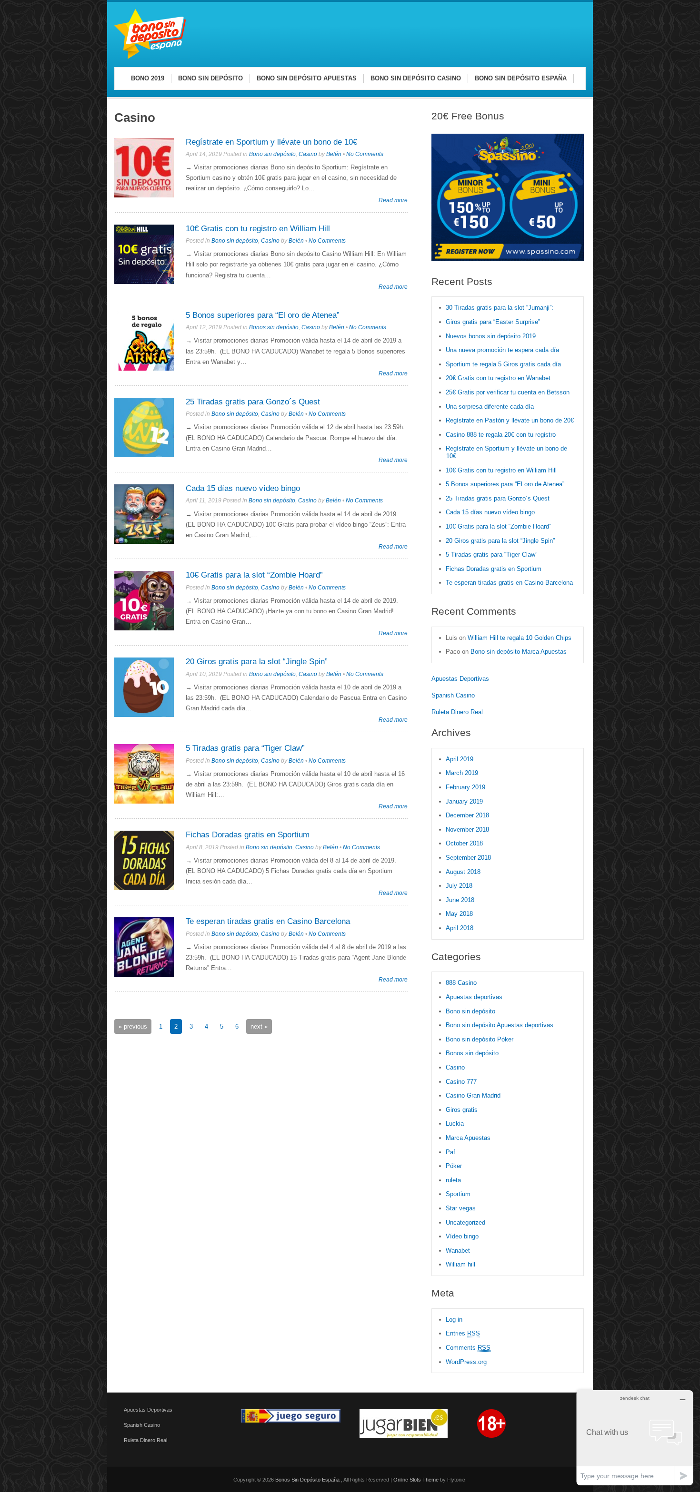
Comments (468, 1347)
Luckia (455, 1123)
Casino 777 (461, 1081)
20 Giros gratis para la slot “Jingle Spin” (257, 661)
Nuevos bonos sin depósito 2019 (491, 336)
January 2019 (464, 801)
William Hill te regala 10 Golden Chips (519, 637)
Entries (463, 1333)
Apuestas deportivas (474, 997)
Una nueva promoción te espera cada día (502, 349)
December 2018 (467, 815)
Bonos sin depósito (274, 327)
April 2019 (459, 759)
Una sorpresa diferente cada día (490, 406)
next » (259, 1026)
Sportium (458, 1194)
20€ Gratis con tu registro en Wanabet (498, 378)
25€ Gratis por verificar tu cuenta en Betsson (508, 392)
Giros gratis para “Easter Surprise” (493, 321)
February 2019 (465, 787)
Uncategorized (465, 1222)
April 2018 (459, 928)
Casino (308, 154)
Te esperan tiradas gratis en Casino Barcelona (268, 921)
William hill (460, 1264)
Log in (454, 1319)
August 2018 (463, 871)
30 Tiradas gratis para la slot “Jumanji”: (499, 307)
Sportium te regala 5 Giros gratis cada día (503, 364)
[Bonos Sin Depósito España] (150, 57)
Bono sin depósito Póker (479, 1039)
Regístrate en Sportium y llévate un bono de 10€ (271, 142)
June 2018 (460, 899)
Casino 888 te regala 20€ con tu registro (501, 434)
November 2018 (467, 829)
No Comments (364, 154)
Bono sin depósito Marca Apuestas (518, 651)
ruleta (453, 1180)
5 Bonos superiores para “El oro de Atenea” (263, 315)
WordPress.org (466, 1361)
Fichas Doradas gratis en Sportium (248, 834)
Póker (454, 1165)
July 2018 (459, 885)
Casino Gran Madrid (473, 1095)
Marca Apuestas (468, 1137)
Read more (393, 200)
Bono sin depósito (272, 154)
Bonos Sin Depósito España (308, 1479)
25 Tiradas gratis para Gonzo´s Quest (253, 401)
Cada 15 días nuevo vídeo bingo (243, 488)
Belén (333, 154)
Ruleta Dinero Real (457, 712)
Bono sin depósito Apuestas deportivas (499, 1025)
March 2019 (462, 772)
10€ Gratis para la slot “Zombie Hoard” (254, 574)
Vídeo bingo (462, 1236)
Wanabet (458, 1250)
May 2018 (459, 913)
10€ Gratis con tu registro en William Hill (258, 228)
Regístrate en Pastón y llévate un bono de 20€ (511, 420)
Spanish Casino (453, 695)
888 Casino (461, 982)
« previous (133, 1026)
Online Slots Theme (416, 1479)
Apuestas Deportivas (460, 678)
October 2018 (464, 843)
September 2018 (468, 857)
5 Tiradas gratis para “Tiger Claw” (245, 748)
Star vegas (461, 1208)
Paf (450, 1152)
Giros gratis (462, 1109)
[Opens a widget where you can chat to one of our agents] (635, 1437)
